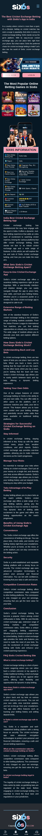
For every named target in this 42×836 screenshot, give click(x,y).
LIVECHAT (37, 834)
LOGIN (5, 834)
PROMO (15, 834)
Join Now (10, 75)
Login (31, 75)
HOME (26, 834)
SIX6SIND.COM (27, 826)
